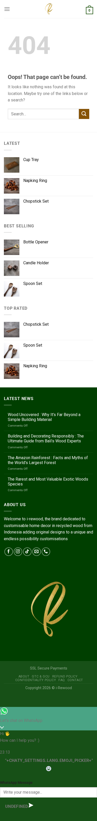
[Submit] (84, 114)
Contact (75, 680)
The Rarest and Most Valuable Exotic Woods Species (48, 482)
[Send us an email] (36, 551)
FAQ (61, 680)
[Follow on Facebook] (8, 551)
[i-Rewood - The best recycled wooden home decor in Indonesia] (48, 9)
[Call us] (46, 551)
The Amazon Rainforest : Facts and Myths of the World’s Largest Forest (48, 460)
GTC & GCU (41, 676)
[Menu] (7, 9)
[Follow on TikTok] (27, 551)
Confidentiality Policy (35, 680)
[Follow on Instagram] (18, 551)
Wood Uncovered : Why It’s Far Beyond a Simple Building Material (44, 417)
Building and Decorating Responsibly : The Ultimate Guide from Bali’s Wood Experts (46, 438)
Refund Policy (65, 676)
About (23, 676)
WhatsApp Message (16, 782)
